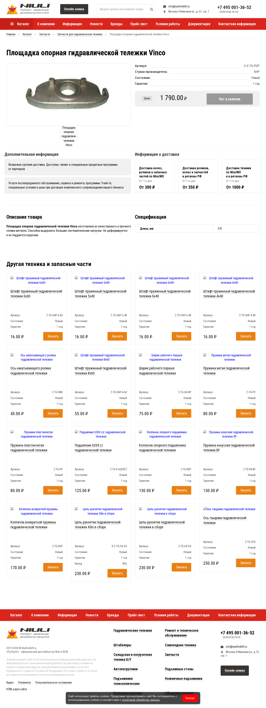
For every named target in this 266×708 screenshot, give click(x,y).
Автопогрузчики (126, 669)
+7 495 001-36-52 (234, 7)
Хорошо (190, 698)
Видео (10, 682)
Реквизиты (24, 682)
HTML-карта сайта (16, 689)
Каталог (27, 34)
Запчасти (44, 34)
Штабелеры (122, 645)
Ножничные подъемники (183, 678)
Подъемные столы (179, 669)
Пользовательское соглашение (53, 682)
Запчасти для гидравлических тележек (79, 34)
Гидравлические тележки (133, 630)
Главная (10, 34)
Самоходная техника (180, 645)
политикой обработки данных (141, 699)
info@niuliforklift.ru (179, 6)
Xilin (124, 563)
